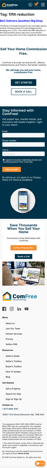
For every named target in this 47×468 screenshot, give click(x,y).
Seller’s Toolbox (14, 361)
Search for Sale (13, 394)
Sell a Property (13, 388)
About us (10, 323)
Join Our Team (13, 328)
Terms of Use (23, 453)
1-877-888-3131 (10, 409)
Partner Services (14, 334)
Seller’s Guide (13, 356)
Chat (42, 463)
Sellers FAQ (11, 344)
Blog (8, 377)
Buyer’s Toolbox (14, 366)
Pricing (9, 339)
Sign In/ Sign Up (14, 399)
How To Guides (13, 371)
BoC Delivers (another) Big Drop (21, 20)
